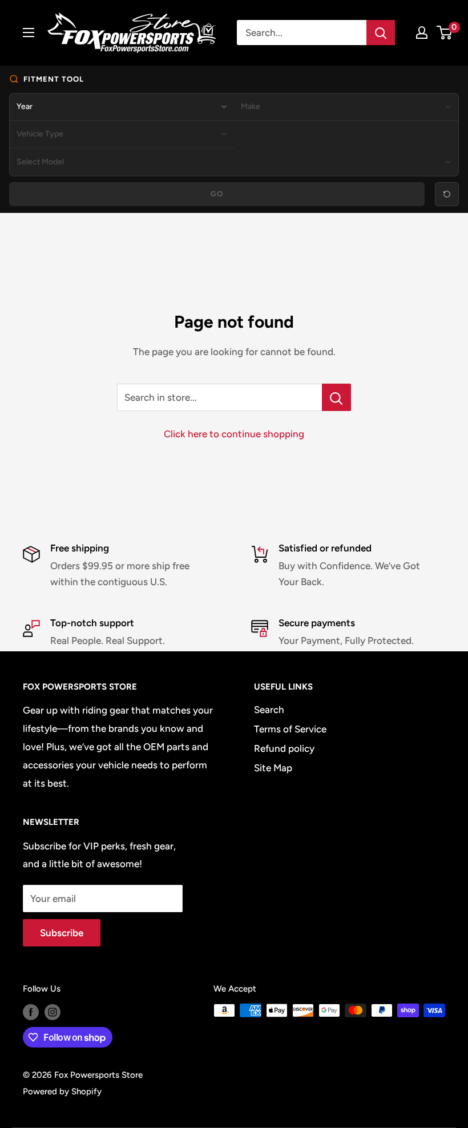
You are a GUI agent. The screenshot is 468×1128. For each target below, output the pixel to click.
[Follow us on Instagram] (52, 1012)
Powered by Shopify (62, 1091)
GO (217, 194)
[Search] (380, 32)
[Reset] (447, 194)
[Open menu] (28, 32)
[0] (445, 32)
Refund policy (284, 748)
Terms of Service (290, 729)
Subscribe (61, 932)
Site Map (273, 768)
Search (269, 709)
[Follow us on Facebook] (31, 1012)
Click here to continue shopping (234, 434)
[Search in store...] (336, 397)
